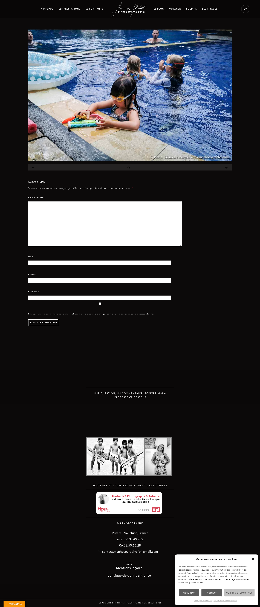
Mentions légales (129, 568)
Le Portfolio (94, 9)
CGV (129, 564)
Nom (32, 257)
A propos (47, 9)
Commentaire (37, 197)
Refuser (212, 592)
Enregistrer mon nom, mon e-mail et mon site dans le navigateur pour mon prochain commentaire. (91, 314)
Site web (33, 292)
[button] (253, 559)
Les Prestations (69, 9)
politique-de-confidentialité (129, 575)
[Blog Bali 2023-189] (130, 160)
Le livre (191, 9)
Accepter (189, 592)
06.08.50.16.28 (130, 545)
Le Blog (159, 9)
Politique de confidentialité (225, 600)
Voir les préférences (239, 592)
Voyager (175, 9)
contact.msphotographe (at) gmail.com (130, 551)
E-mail (33, 274)
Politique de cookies (203, 600)
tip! (156, 509)
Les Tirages (210, 9)
